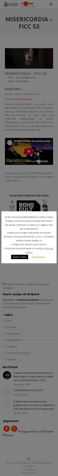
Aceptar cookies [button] (19, 257)
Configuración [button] (38, 256)
